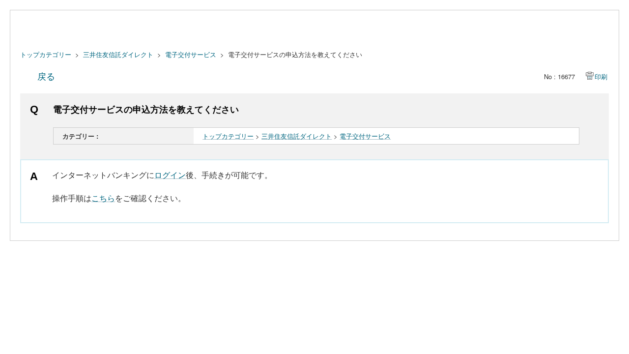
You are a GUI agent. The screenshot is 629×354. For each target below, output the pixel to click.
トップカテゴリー (45, 54)
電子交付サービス (190, 54)
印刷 (601, 76)
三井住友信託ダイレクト (118, 54)
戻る (46, 75)
